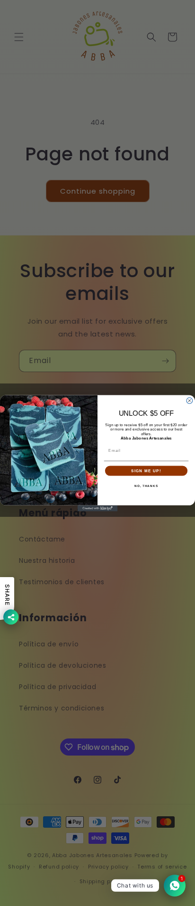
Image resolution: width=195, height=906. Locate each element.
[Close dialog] (189, 400)
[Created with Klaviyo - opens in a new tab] (98, 508)
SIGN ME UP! (146, 470)
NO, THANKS (146, 485)
